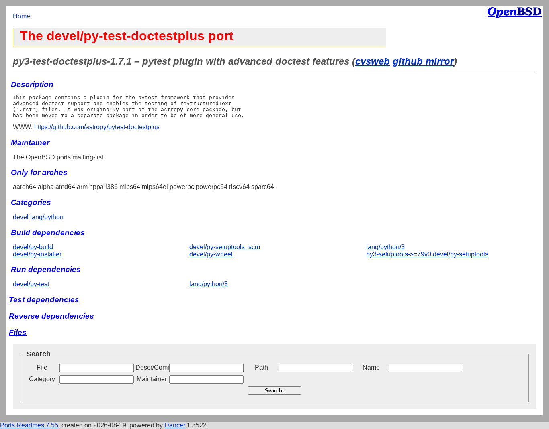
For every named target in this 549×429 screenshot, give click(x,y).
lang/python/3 (385, 247)
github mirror (423, 61)
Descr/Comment (151, 367)
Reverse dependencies (51, 316)
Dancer (174, 425)
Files (18, 332)
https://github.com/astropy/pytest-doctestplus (97, 127)
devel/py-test (31, 284)
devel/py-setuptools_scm (224, 247)
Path (261, 367)
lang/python (47, 216)
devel (21, 216)
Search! (274, 391)
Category (42, 379)
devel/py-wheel (211, 254)
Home (21, 16)
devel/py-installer (37, 254)
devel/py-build (33, 247)
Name (371, 367)
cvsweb (372, 61)
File (42, 367)
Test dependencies (44, 299)
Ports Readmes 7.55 (29, 425)
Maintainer (152, 379)
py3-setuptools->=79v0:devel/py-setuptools (427, 254)
